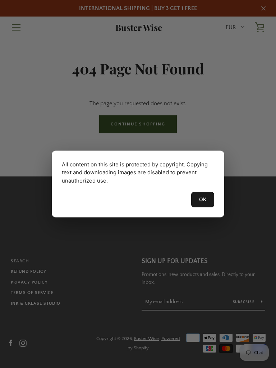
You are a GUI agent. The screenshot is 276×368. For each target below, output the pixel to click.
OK (202, 199)
